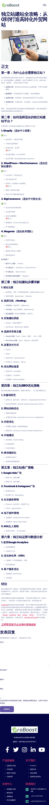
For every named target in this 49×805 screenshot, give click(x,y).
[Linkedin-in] (33, 749)
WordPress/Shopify (31, 617)
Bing (19, 615)
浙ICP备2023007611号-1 (27, 742)
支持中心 (7, 783)
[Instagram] (24, 749)
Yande (24, 615)
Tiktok (31, 615)
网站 (1, 689)
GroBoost (4, 605)
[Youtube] (42, 749)
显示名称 (3, 670)
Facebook (12, 615)
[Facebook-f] (7, 749)
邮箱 (2, 679)
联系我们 (31, 783)
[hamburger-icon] (44, 5)
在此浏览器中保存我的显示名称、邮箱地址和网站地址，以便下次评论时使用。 (24, 702)
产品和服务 (8, 760)
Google (5, 615)
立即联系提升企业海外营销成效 (18, 624)
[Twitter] (16, 749)
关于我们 (31, 760)
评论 (2, 642)
